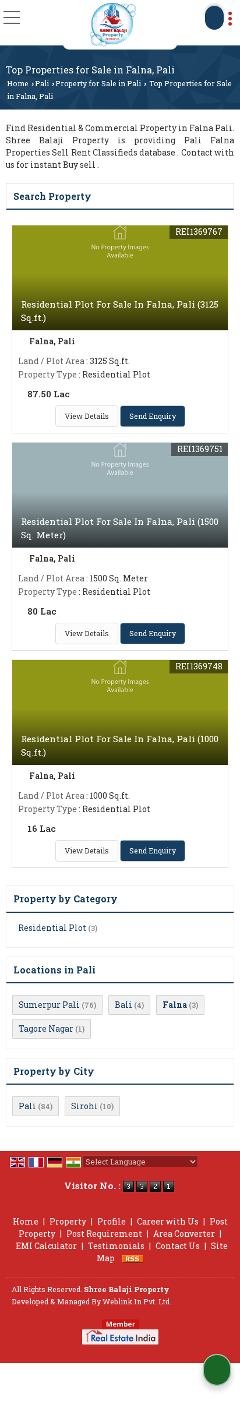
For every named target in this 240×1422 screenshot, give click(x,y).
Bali (123, 1004)
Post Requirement (104, 1233)
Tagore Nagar (46, 1028)
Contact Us (178, 1245)
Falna (175, 1004)
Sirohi (84, 1106)
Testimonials (116, 1245)
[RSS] (132, 1258)
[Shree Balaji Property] (112, 25)
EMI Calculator (46, 1245)
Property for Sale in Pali (98, 83)
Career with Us (168, 1221)
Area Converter (184, 1233)
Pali (42, 83)
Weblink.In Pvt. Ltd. (137, 1301)
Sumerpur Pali (49, 1004)
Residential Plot (52, 927)
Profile (111, 1221)
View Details (87, 416)
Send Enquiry (152, 416)
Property (68, 1221)
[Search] (214, 18)
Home (18, 83)
